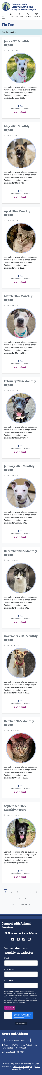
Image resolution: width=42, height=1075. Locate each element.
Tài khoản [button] (19, 16)
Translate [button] (36, 16)
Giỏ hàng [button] (28, 16)
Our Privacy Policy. (21, 1002)
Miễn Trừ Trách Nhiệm (22, 1066)
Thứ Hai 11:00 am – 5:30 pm (16, 1040)
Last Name (8, 980)
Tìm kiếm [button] (11, 16)
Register (10, 1008)
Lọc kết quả (8, 32)
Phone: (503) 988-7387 (14, 1052)
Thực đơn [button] (4, 17)
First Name (9, 969)
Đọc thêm (19, 112)
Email (6, 958)
